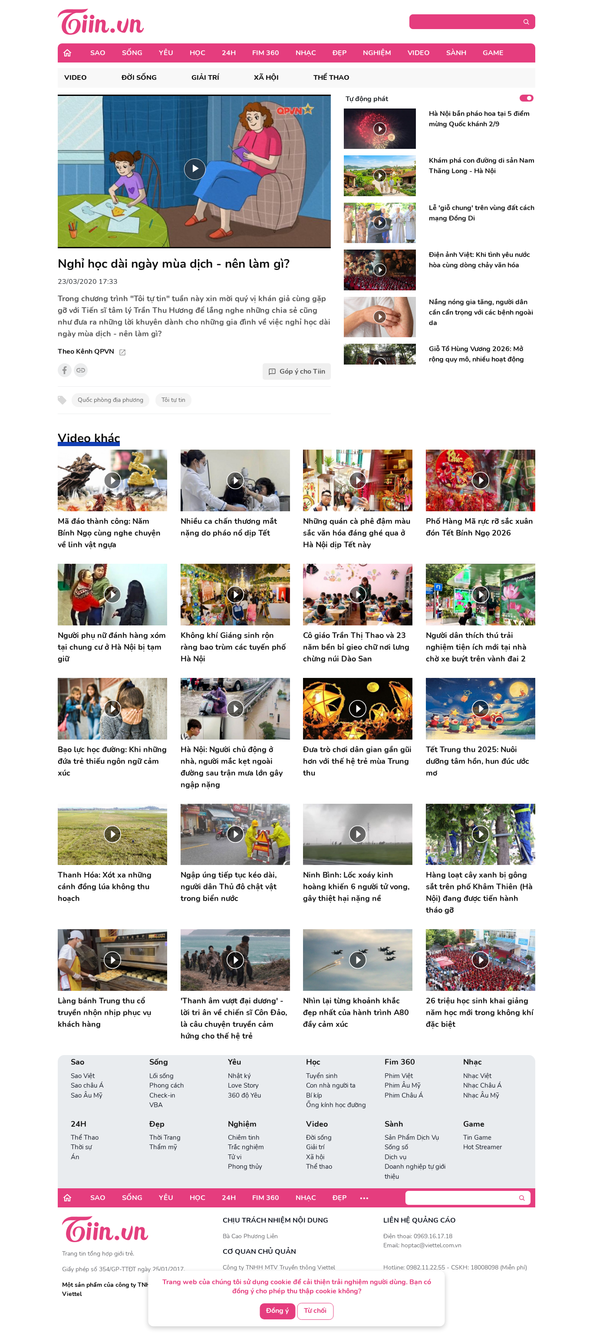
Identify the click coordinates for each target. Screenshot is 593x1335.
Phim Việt (399, 1076)
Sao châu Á (87, 1085)
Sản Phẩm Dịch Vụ (412, 1137)
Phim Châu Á (404, 1095)
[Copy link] (81, 370)
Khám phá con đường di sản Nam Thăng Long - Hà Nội (481, 166)
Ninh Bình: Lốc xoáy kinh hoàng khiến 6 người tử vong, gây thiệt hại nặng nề (356, 887)
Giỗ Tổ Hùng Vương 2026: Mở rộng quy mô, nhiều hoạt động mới (476, 359)
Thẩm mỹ (163, 1147)
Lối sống (161, 1076)
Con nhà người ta (331, 1085)
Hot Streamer (482, 1147)
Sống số (396, 1147)
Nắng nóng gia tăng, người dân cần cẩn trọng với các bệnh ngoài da (481, 312)
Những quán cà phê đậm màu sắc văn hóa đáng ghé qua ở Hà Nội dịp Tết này (356, 533)
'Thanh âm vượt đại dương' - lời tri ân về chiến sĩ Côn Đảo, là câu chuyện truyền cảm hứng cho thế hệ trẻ (234, 1018)
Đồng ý (277, 1310)
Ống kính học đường (336, 1105)
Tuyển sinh (322, 1076)
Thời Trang (165, 1137)
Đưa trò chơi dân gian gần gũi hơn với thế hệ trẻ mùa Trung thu (357, 761)
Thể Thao (85, 1137)
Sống (132, 53)
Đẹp (339, 53)
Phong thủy (245, 1166)
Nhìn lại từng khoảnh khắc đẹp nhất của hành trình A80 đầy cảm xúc (356, 1012)
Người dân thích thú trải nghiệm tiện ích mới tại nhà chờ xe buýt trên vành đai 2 (476, 647)
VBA (156, 1105)
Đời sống (139, 77)
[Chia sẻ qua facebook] (65, 370)
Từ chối (315, 1310)
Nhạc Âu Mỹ (481, 1095)
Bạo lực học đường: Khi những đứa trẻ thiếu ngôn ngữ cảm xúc (112, 761)
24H (229, 53)
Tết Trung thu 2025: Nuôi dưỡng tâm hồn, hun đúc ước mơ (477, 761)
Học (197, 53)
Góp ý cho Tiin (302, 371)
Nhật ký (239, 1076)
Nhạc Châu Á (482, 1085)
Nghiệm (377, 53)
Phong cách (166, 1085)
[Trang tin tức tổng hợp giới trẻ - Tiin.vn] (101, 21)
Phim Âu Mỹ (403, 1085)
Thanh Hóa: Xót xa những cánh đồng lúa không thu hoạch (105, 887)
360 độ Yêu (244, 1095)
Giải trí (205, 77)
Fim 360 (265, 53)
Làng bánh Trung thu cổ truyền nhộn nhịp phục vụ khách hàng (104, 1012)
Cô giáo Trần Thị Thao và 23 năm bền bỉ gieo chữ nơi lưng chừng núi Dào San (356, 647)
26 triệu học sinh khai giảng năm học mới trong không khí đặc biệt (480, 1012)
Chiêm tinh (244, 1137)
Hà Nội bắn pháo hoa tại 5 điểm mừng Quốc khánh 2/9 (479, 119)
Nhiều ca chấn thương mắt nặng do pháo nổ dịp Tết (229, 527)
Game (493, 53)
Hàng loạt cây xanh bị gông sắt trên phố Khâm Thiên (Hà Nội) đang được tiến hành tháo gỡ (479, 892)
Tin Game (477, 1137)
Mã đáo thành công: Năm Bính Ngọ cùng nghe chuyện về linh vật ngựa (109, 533)
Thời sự (81, 1147)
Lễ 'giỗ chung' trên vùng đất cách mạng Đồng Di (481, 213)
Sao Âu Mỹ (86, 1095)
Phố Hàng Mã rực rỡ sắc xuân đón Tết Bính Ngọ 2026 (479, 527)
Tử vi (234, 1157)
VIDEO (75, 77)
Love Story (243, 1085)
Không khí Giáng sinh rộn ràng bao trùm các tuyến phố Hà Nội (233, 647)
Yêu (166, 53)
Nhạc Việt (477, 1076)
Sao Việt (83, 1076)
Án (75, 1157)
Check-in (162, 1095)
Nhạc (306, 53)
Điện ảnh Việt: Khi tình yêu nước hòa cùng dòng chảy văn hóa (479, 260)
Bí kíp (314, 1095)
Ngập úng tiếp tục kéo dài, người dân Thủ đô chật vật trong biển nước (229, 887)
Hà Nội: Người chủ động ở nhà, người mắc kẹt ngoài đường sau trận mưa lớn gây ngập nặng (232, 767)
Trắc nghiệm (246, 1147)
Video (419, 53)
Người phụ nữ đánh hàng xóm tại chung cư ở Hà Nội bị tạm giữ (112, 647)
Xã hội (266, 77)
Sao (97, 53)
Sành (456, 53)
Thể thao (331, 77)
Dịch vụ (395, 1157)
